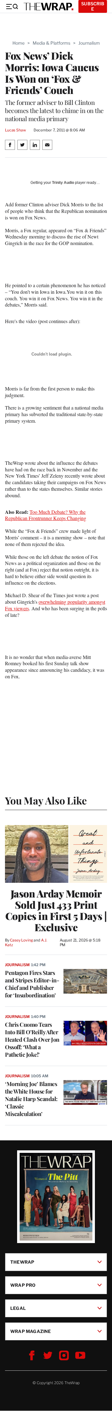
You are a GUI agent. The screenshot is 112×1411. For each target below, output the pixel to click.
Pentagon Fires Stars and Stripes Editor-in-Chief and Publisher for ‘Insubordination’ (32, 984)
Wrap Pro (23, 1285)
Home (18, 43)
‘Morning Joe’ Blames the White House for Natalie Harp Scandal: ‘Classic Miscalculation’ (31, 1099)
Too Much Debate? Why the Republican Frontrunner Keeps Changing (45, 515)
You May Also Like (46, 800)
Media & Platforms (51, 43)
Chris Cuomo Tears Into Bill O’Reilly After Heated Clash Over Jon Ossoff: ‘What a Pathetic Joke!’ (32, 1039)
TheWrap (22, 1262)
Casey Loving (21, 940)
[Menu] (12, 6)
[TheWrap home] (48, 6)
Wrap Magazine (30, 1331)
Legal (18, 1308)
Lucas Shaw (15, 130)
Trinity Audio (63, 182)
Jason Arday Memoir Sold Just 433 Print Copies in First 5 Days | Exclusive (56, 910)
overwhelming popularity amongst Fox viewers (55, 605)
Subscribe (92, 6)
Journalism (89, 43)
